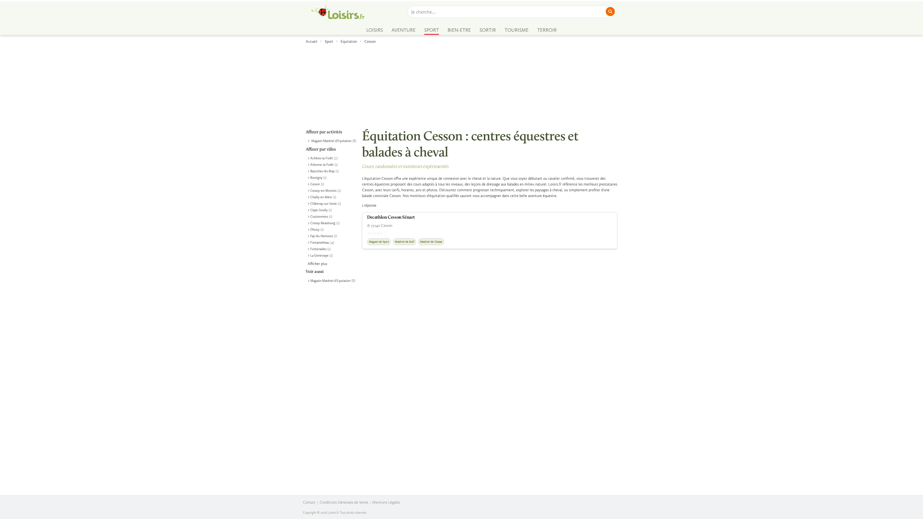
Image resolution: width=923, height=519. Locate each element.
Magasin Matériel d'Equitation (331, 141)
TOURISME (517, 30)
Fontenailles (318, 249)
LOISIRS (374, 30)
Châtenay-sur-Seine (323, 204)
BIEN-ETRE (459, 30)
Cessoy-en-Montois (323, 191)
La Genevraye (319, 255)
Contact (309, 502)
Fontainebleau (319, 243)
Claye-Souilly (319, 210)
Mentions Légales (386, 502)
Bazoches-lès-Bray (322, 171)
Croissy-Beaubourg (322, 223)
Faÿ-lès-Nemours (321, 236)
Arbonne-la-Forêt (322, 165)
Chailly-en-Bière (321, 197)
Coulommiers (319, 217)
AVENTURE (404, 30)
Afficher (317, 263)
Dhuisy (314, 230)
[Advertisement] (461, 83)
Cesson (370, 41)
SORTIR (488, 30)
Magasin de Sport (379, 241)
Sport (329, 41)
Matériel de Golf (404, 241)
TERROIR (547, 30)
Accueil (311, 41)
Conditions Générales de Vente (344, 502)
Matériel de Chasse (431, 241)
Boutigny (316, 178)
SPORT (431, 30)
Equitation (349, 41)
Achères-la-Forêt (321, 158)
